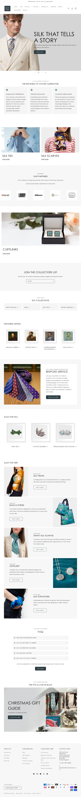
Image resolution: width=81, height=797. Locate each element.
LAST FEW (46, 307)
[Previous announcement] (4, 1)
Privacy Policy (45, 762)
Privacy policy (27, 793)
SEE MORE (40, 668)
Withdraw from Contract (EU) (48, 759)
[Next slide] (42, 72)
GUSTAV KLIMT (30, 347)
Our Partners (26, 763)
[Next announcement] (76, 1)
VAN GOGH (67, 347)
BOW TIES (15, 446)
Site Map (6, 760)
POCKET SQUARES (39, 446)
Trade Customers (27, 760)
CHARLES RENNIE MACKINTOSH (50, 348)
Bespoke (24, 758)
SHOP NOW (39, 49)
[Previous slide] (35, 72)
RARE (26, 307)
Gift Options (26, 755)
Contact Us (7, 752)
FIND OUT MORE (53, 397)
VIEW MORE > (40, 487)
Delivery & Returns (46, 755)
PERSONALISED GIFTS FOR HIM (64, 446)
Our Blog (6, 758)
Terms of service (36, 793)
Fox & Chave (11, 793)
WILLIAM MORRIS (12, 347)
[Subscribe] (53, 281)
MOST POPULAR (11, 307)
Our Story (7, 755)
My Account (44, 752)
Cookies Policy (45, 765)
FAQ (23, 752)
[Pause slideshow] (46, 72)
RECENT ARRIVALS (67, 307)
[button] (16, 6)
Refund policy (19, 793)
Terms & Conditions (46, 768)
